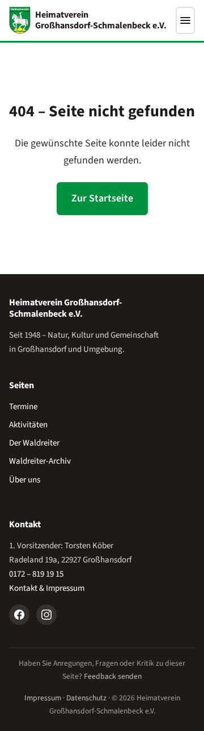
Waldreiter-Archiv (40, 461)
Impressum (42, 697)
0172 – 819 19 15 (36, 574)
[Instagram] (46, 614)
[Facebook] (19, 614)
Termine (23, 407)
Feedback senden (113, 676)
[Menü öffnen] (185, 20)
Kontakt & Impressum (46, 588)
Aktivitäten (28, 425)
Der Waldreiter (34, 443)
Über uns (24, 480)
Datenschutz (86, 697)
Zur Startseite (102, 198)
